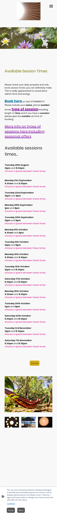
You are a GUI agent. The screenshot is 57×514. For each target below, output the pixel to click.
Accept (11, 510)
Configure (11, 503)
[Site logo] (28, 11)
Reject (21, 510)
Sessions (34, 363)
